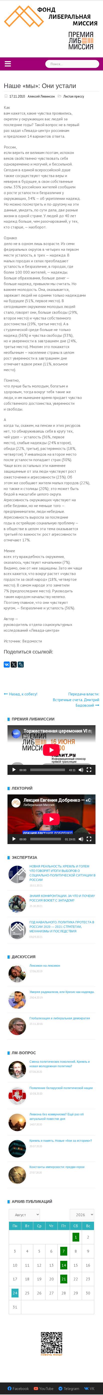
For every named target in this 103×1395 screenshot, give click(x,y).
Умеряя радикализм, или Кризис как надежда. (62, 992)
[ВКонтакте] (7, 665)
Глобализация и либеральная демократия (60, 1018)
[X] (14, 665)
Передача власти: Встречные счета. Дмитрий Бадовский (76, 699)
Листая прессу (74, 96)
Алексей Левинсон (41, 96)
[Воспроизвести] (14, 769)
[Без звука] (81, 769)
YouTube (46, 1388)
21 (64, 1278)
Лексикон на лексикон (45, 965)
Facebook (20, 1388)
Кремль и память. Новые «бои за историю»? (61, 1140)
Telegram (71, 1388)
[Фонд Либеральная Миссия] (51, 15)
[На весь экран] (89, 769)
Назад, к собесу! (23, 693)
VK (92, 1388)
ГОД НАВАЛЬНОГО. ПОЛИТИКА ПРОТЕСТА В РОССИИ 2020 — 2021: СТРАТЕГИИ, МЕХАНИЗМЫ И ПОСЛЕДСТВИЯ (62, 927)
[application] (52, 750)
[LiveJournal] (21, 665)
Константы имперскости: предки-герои (57, 1167)
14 (64, 1265)
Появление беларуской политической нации (61, 1088)
